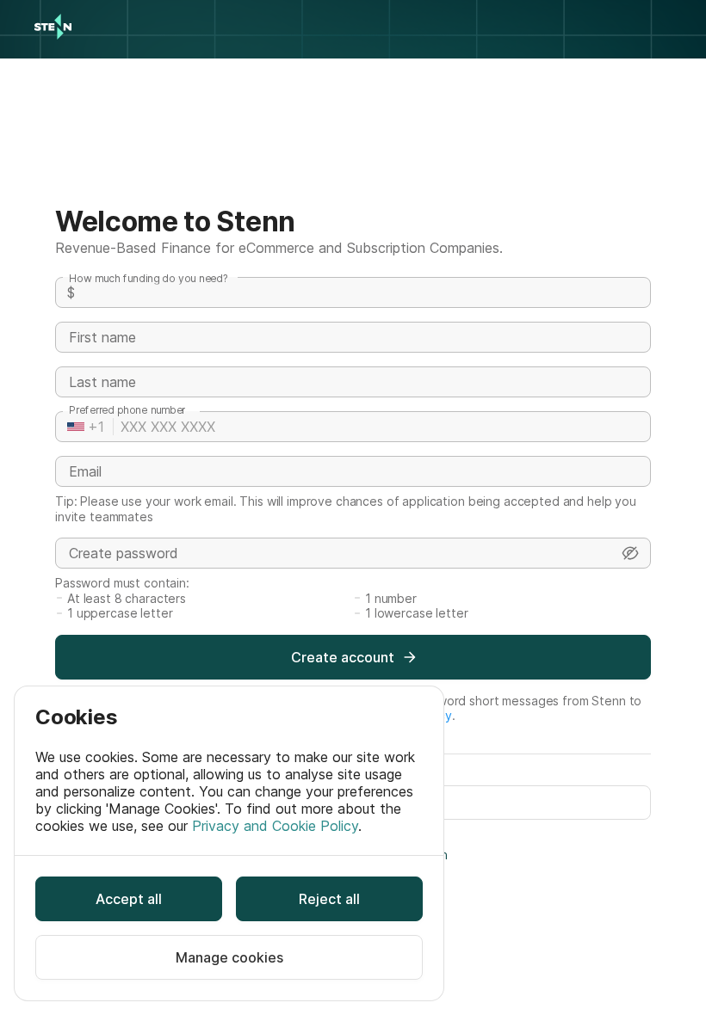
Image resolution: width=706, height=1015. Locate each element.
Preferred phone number (127, 409)
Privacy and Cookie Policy (275, 825)
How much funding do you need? (148, 278)
